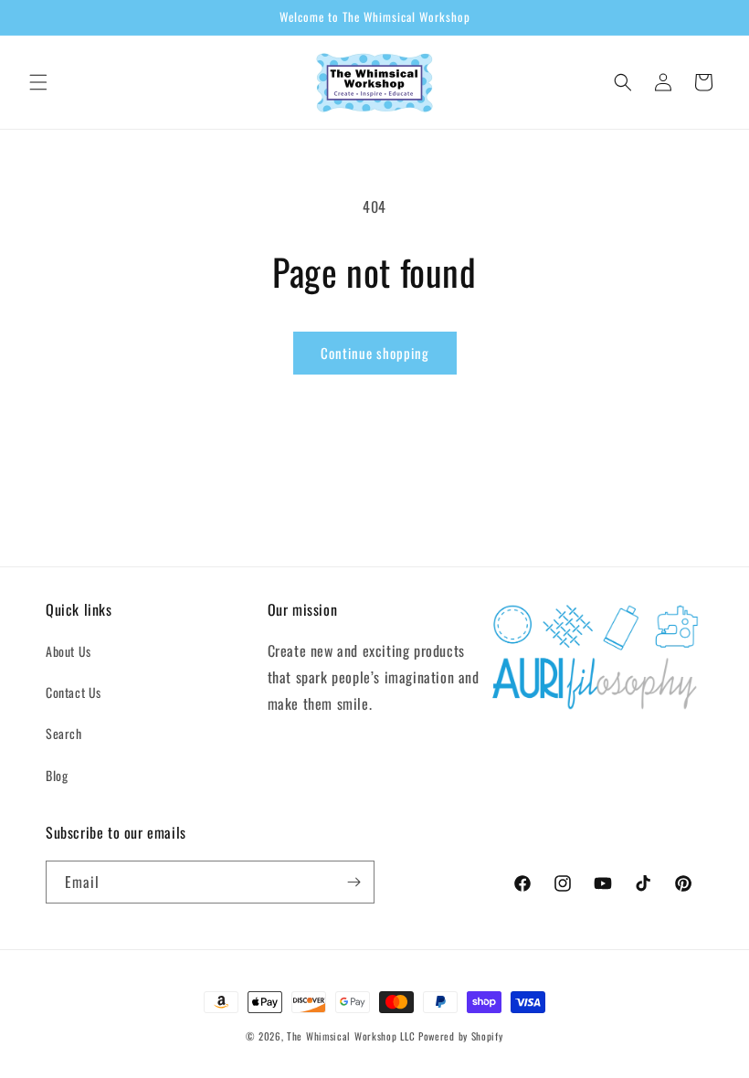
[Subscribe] (353, 882)
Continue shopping (375, 353)
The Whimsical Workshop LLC (351, 1036)
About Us (68, 651)
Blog (57, 775)
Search (64, 733)
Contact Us (73, 692)
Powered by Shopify (460, 1036)
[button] (38, 82)
